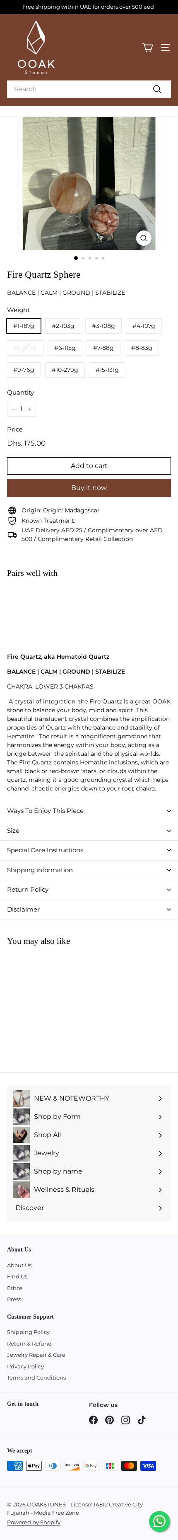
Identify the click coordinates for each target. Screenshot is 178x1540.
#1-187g (23, 326)
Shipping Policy (28, 1332)
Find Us (17, 1276)
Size (13, 830)
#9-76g (23, 369)
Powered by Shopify (33, 1522)
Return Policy (27, 889)
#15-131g (107, 369)
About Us (19, 1265)
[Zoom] (143, 238)
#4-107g (143, 326)
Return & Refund (29, 1343)
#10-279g (65, 369)
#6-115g (65, 348)
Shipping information (40, 870)
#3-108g (103, 326)
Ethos (14, 1288)
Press (14, 1299)
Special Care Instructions (45, 850)
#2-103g (63, 326)
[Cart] (147, 47)
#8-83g (141, 348)
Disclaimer (23, 909)
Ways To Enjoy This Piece (45, 811)
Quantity (20, 392)
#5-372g (25, 348)
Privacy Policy (25, 1366)
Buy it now (89, 488)
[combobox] (89, 89)
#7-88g (103, 348)
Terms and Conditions (36, 1377)
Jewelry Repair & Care (36, 1354)
